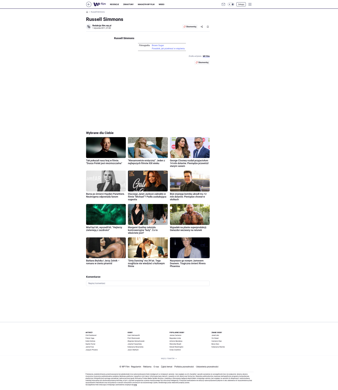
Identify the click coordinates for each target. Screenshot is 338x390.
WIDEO (161, 4)
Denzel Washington (176, 347)
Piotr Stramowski (134, 338)
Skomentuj (191, 26)
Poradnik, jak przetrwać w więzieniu (168, 48)
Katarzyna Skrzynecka (135, 347)
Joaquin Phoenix (92, 350)
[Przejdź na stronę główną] (88, 6)
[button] (231, 4)
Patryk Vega (90, 338)
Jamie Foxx (90, 347)
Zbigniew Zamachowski (136, 341)
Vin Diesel (215, 338)
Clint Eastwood (91, 335)
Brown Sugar (158, 45)
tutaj (135, 385)
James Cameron (175, 335)
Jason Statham (133, 350)
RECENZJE (114, 4)
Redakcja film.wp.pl (101, 25)
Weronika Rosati (175, 344)
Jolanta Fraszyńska (135, 344)
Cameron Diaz (217, 341)
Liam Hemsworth (134, 335)
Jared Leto (215, 335)
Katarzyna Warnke (218, 347)
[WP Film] (101, 4)
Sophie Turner (90, 344)
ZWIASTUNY (128, 4)
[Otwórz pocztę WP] (223, 4)
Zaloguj (241, 4)
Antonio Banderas (176, 341)
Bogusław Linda (175, 338)
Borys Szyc (215, 344)
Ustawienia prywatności (206, 366)
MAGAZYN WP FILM (146, 4)
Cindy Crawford (175, 350)
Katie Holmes (90, 341)
